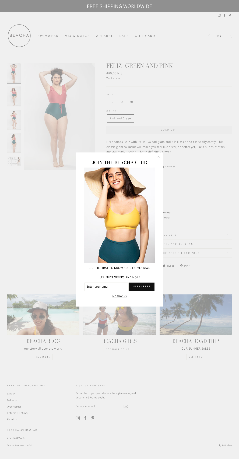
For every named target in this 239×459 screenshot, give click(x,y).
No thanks (119, 296)
